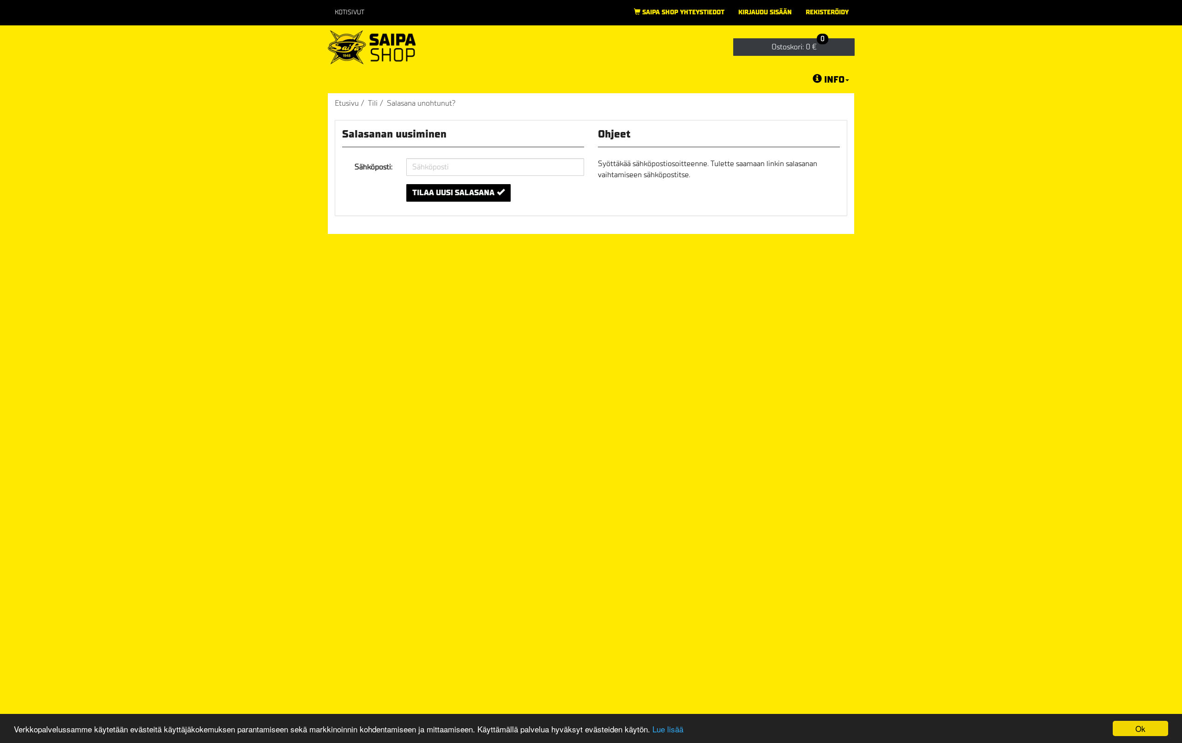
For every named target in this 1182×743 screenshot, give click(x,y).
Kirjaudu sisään (765, 12)
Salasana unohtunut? (421, 103)
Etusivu (347, 103)
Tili (373, 103)
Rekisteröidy (827, 12)
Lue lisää (667, 729)
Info (834, 79)
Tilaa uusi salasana (453, 193)
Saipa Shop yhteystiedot (682, 12)
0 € (798, 45)
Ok (1140, 728)
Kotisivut (349, 12)
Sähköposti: (373, 167)
